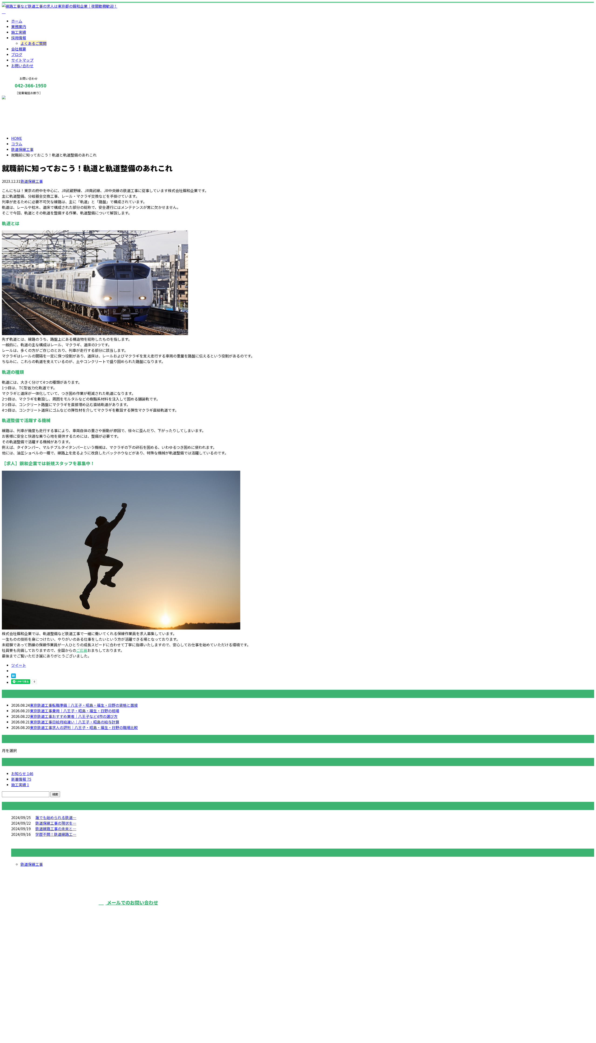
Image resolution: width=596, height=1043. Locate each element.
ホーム (16, 21)
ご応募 (81, 650)
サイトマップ (22, 60)
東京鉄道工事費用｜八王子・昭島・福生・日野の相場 (74, 710)
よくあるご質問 (33, 43)
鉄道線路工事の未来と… (55, 828)
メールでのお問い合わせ (132, 902)
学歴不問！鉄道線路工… (55, 834)
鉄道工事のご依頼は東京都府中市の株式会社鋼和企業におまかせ (247, 911)
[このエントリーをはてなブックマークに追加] (13, 676)
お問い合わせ (22, 65)
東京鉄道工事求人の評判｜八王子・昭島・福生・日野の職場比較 (84, 727)
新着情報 (21, 779)
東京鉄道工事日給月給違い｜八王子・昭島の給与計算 (74, 722)
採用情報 (18, 37)
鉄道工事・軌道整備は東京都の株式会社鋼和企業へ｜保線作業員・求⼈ (61, 1027)
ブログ (16, 54)
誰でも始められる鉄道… (55, 817)
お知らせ (22, 773)
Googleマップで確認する (24, 999)
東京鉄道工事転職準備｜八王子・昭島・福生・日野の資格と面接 (84, 705)
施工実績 (18, 32)
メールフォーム (18, 98)
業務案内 (18, 26)
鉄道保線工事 (22, 149)
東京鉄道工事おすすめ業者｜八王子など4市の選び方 (74, 716)
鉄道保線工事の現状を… (55, 823)
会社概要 (18, 49)
